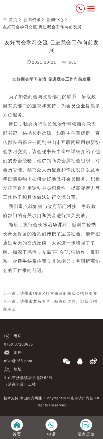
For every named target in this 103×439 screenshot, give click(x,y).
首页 (13, 19)
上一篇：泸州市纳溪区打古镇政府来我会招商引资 (50, 293)
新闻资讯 (32, 19)
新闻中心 (55, 19)
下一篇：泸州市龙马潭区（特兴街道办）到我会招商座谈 (50, 305)
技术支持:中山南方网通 (23, 398)
